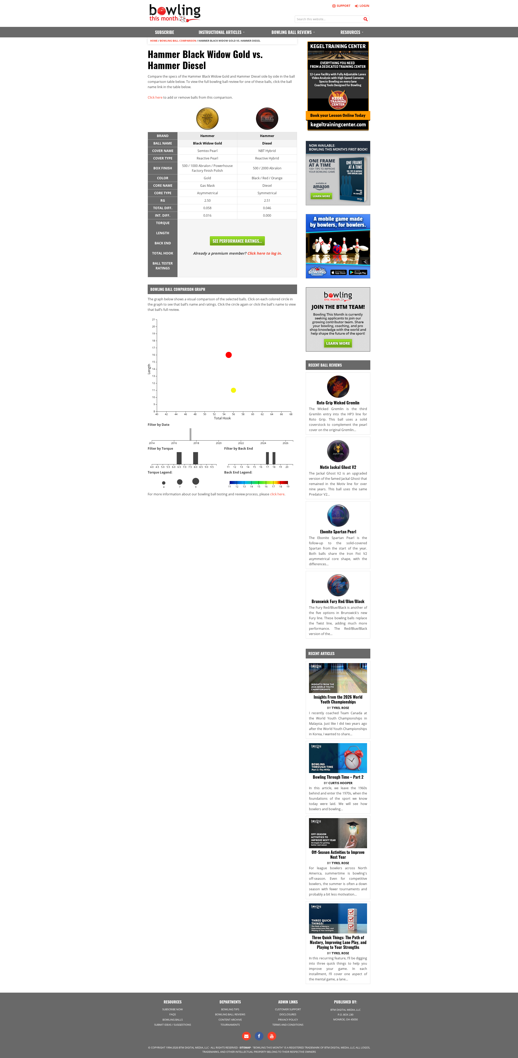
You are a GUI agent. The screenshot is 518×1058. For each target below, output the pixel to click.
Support (343, 6)
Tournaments (230, 1024)
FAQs (172, 1014)
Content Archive (230, 1019)
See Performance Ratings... (237, 241)
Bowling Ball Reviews (230, 1014)
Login (364, 6)
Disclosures (287, 1014)
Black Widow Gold (207, 143)
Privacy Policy (288, 1019)
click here (277, 494)
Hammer (207, 136)
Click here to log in (264, 253)
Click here (155, 97)
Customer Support (288, 1009)
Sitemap (245, 1047)
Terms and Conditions (287, 1024)
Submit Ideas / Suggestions (172, 1024)
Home (154, 40)
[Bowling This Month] (175, 20)
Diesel (267, 143)
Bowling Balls (172, 1019)
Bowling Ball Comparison (178, 40)
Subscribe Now (172, 1009)
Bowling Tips (230, 1009)
